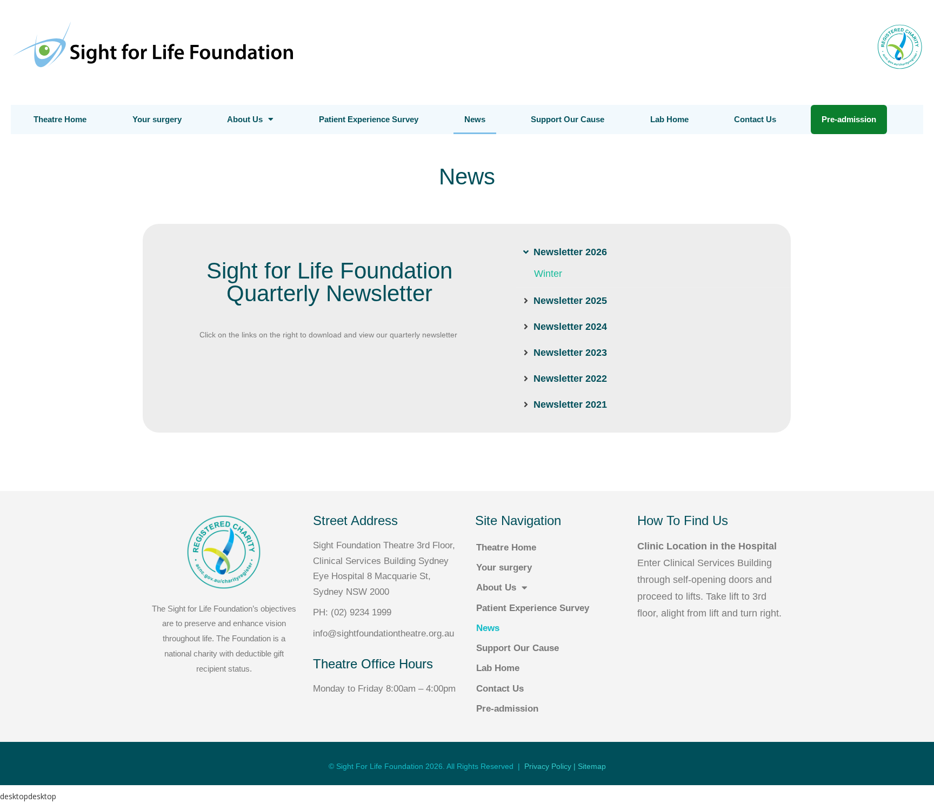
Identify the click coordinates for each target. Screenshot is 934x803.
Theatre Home (60, 119)
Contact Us (755, 119)
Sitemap (592, 766)
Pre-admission (849, 119)
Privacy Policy (547, 766)
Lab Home (669, 119)
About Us (245, 119)
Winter (548, 273)
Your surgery (157, 119)
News (474, 119)
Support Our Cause (567, 119)
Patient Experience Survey (368, 119)
